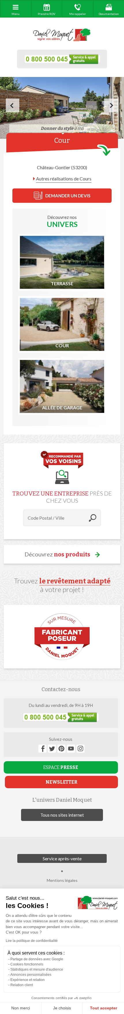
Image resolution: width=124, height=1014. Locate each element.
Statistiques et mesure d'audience (36, 969)
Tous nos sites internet (62, 815)
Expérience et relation (27, 980)
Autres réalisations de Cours (63, 178)
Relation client (21, 985)
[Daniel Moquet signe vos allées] (62, 35)
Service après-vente (62, 858)
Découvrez (57, 554)
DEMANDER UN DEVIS (67, 195)
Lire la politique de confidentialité (32, 941)
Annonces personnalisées (30, 975)
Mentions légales (62, 880)
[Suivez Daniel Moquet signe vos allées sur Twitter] (52, 749)
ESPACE (60, 767)
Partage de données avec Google (36, 959)
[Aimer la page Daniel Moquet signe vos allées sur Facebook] (42, 749)
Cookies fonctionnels (26, 964)
